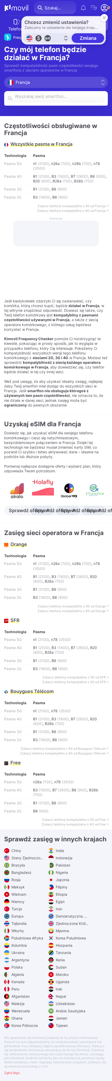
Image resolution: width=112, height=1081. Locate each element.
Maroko (62, 974)
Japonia (62, 879)
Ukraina (17, 952)
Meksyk (17, 887)
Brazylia (17, 865)
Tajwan (61, 1025)
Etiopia (61, 894)
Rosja (15, 879)
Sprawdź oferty (26, 510)
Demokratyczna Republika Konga (72, 916)
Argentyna (19, 960)
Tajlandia (18, 923)
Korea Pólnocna (24, 1025)
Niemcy (17, 901)
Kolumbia (18, 945)
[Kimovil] (16, 8)
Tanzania (63, 952)
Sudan (61, 967)
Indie (59, 850)
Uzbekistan (65, 1003)
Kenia (60, 960)
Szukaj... (53, 7)
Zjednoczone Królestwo (72, 923)
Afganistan (20, 996)
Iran (58, 909)
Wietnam (18, 894)
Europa (16, 916)
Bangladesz (21, 872)
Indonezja (63, 858)
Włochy (17, 931)
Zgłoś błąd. (12, 1073)
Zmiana (88, 38)
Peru (14, 989)
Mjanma (62, 931)
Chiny (15, 850)
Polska (16, 967)
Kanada (17, 982)
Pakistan (62, 865)
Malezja (17, 1003)
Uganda (62, 982)
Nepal (60, 996)
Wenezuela (20, 1011)
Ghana (16, 1018)
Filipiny (61, 887)
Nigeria (61, 872)
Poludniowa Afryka (26, 938)
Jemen (61, 1018)
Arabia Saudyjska (70, 1011)
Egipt (60, 901)
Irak (58, 989)
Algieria (17, 974)
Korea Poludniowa (70, 938)
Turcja (16, 909)
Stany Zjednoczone (27, 858)
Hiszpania (63, 945)
